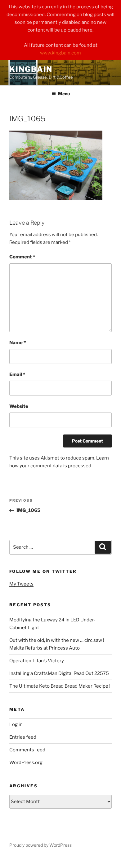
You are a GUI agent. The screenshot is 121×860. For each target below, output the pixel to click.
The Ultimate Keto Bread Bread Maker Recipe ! (59, 686)
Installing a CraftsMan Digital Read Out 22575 (59, 673)
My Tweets (21, 584)
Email (17, 374)
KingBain (30, 69)
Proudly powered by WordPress (40, 845)
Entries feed (22, 737)
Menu (64, 93)
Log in (16, 724)
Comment (22, 257)
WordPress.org (26, 762)
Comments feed (27, 750)
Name (17, 342)
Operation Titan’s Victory (36, 660)
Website (18, 406)
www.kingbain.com (60, 53)
